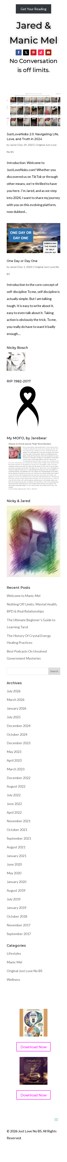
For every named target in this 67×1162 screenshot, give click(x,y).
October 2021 (17, 830)
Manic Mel (14, 962)
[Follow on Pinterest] (33, 52)
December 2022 (18, 778)
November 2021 (18, 821)
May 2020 (14, 873)
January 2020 (16, 882)
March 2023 (15, 769)
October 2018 (17, 916)
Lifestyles (14, 953)
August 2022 (16, 786)
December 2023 (18, 743)
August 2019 (16, 890)
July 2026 (13, 691)
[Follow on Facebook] (19, 52)
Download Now (33, 1047)
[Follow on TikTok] (41, 52)
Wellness (13, 979)
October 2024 (17, 734)
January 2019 (16, 908)
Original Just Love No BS (24, 971)
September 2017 (19, 934)
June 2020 (14, 864)
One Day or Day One (22, 261)
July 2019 (13, 899)
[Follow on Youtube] (48, 52)
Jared (13, 144)
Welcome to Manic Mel (23, 596)
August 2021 (16, 847)
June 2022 (14, 804)
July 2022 (13, 795)
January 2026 (16, 708)
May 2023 (14, 752)
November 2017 (18, 925)
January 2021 (16, 856)
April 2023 (14, 760)
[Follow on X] (26, 52)
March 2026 (15, 700)
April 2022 (14, 812)
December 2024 (18, 726)
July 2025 (13, 717)
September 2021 (19, 838)
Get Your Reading (33, 9)
